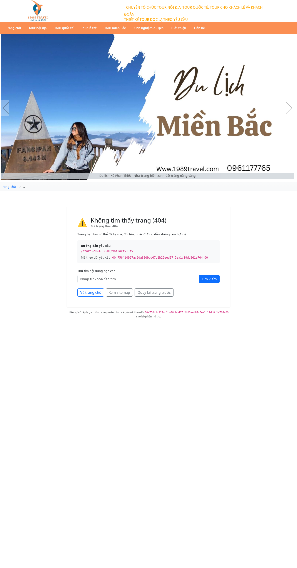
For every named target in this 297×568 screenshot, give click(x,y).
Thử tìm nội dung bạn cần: (96, 271)
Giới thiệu (178, 28)
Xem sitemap (119, 292)
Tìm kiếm (209, 279)
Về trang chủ (90, 292)
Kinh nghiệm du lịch (148, 28)
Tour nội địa (38, 28)
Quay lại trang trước (154, 292)
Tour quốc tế (63, 28)
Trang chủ (13, 28)
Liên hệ (199, 28)
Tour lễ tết (89, 28)
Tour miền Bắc (115, 28)
